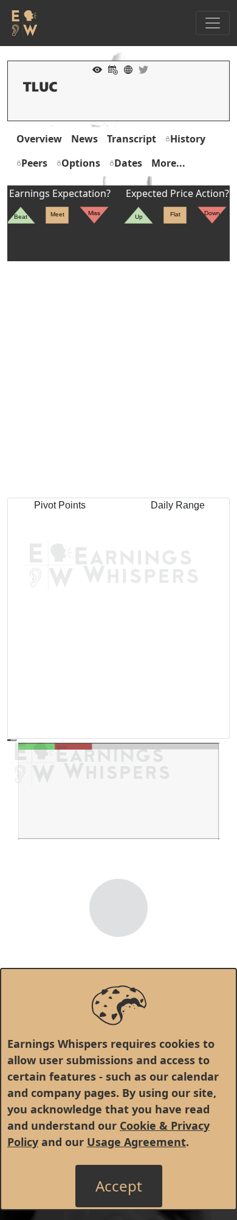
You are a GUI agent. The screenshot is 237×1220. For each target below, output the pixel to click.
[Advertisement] (118, 379)
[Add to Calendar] (110, 68)
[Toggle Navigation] (213, 23)
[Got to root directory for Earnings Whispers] (22, 23)
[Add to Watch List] (94, 68)
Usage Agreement (136, 1142)
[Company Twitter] (140, 68)
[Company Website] (125, 68)
